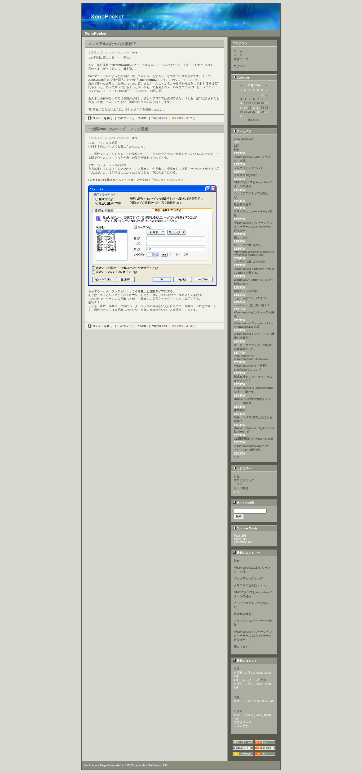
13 (253, 103)
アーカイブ (243, 131)
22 (262, 107)
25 (245, 111)
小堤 (237, 668)
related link (159, 118)
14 (258, 103)
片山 (263, 679)
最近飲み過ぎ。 (244, 204)
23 (266, 107)
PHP (238, 484)
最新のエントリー (248, 552)
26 (249, 111)
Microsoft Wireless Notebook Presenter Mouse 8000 (254, 253)
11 (245, 103)
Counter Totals (246, 528)
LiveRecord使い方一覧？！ (252, 305)
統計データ (241, 59)
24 (241, 111)
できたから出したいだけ (250, 261)
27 (253, 111)
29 (262, 111)
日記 (237, 476)
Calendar (242, 77)
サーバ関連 (241, 488)
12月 (237, 145)
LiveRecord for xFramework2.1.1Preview (251, 357)
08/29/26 (253, 120)
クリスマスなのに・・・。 (251, 175)
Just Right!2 (148, 79)
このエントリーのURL (132, 118)
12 (249, 103)
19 (249, 107)
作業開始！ (241, 410)
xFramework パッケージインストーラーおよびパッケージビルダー (253, 226)
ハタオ (238, 711)
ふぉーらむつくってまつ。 (251, 298)
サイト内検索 (245, 502)
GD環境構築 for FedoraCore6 (253, 438)
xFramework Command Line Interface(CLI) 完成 (253, 325)
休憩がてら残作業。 (247, 291)
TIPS (134, 52)
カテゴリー (243, 468)
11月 (237, 457)
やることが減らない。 (248, 244)
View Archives (243, 139)
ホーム (238, 51)
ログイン (239, 66)
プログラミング (244, 480)
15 (262, 103)
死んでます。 (242, 237)
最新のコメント (246, 660)
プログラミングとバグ (248, 167)
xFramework (121, 64)
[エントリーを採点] (173, 118)
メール (238, 55)
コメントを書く (102, 118)
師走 (237, 149)
